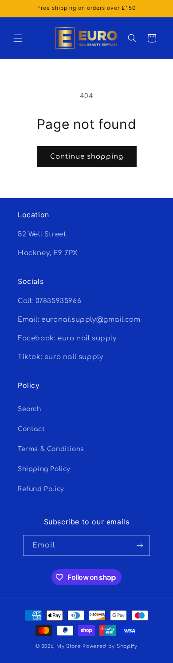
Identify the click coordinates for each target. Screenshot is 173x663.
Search (29, 409)
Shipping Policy (44, 469)
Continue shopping (86, 156)
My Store (68, 646)
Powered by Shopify (110, 646)
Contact (31, 429)
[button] (18, 38)
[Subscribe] (139, 545)
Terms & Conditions (51, 449)
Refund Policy (41, 489)
